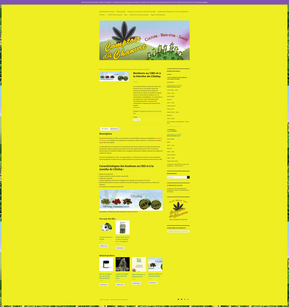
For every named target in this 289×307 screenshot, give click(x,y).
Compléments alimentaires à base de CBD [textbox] (178, 231)
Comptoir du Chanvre (104, 299)
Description (105, 129)
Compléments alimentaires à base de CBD (115, 69)
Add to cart (104, 246)
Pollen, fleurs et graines (115, 14)
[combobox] (178, 231)
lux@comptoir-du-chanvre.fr (174, 134)
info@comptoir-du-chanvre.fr (174, 85)
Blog (125, 14)
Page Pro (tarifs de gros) (158, 14)
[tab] (105, 129)
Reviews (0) (114, 129)
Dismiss (205, 2)
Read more (120, 248)
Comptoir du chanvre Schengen (139, 14)
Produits (101, 14)
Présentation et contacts (106, 11)
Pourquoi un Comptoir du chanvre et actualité (142, 11)
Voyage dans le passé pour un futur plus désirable (172, 11)
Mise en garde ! (121, 11)
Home (101, 69)
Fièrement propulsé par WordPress (119, 299)
